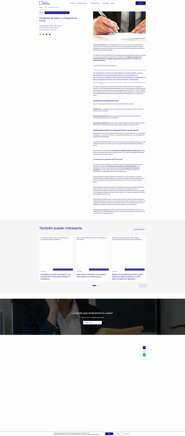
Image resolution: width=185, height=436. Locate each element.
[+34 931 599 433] (144, 351)
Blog (112, 3)
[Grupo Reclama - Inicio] (44, 3)
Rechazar (118, 433)
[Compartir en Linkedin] (43, 34)
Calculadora (106, 3)
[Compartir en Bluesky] (50, 34)
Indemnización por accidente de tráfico (57, 12)
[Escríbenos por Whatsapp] (144, 354)
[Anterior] (140, 285)
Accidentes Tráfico (82, 3)
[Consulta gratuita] (144, 347)
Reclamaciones (95, 3)
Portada (41, 7)
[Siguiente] (144, 285)
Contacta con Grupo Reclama (101, 209)
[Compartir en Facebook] (46, 34)
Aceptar (109, 433)
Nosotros (72, 3)
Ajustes (127, 433)
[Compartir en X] (40, 34)
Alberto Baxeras (45, 25)
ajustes (97, 434)
